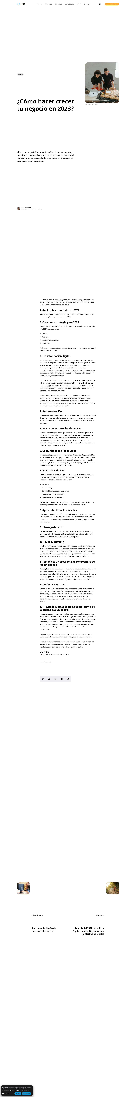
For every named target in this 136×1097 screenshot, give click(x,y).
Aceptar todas (26, 1093)
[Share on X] (49, 679)
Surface (90, 104)
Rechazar (18, 1093)
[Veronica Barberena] (18, 208)
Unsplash (95, 104)
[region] (17, 1090)
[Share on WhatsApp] (43, 679)
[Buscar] (99, 4)
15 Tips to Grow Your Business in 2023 (54, 655)
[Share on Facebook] (55, 679)
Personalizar (5, 1093)
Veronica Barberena (26, 207)
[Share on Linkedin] (62, 679)
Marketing (20, 74)
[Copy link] (68, 679)
